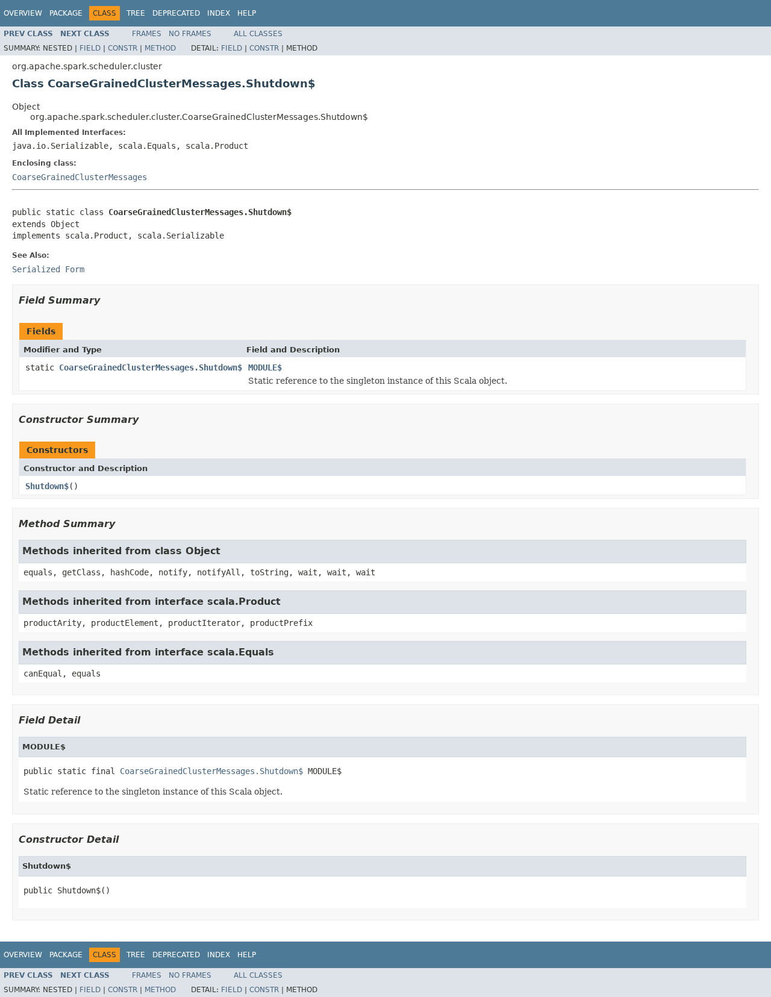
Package (66, 13)
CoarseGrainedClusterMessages (79, 177)
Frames (146, 34)
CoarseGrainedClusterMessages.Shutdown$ (150, 367)
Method (160, 48)
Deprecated (176, 13)
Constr (122, 48)
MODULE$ (265, 367)
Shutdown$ (47, 486)
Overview (23, 13)
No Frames (190, 34)
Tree (135, 13)
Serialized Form (48, 269)
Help (246, 13)
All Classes (258, 34)
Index (218, 13)
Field (90, 48)
